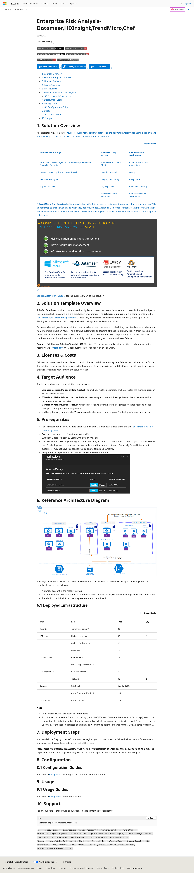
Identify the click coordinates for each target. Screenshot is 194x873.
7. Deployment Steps (52, 99)
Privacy (62, 868)
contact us (55, 347)
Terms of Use (103, 868)
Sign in (188, 3)
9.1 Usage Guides (53, 114)
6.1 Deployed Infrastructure (58, 96)
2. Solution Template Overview (57, 77)
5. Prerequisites (49, 88)
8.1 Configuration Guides (56, 107)
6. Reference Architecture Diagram (59, 92)
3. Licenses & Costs (51, 81)
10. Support (47, 118)
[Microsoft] (5, 3)
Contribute (50, 868)
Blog (39, 868)
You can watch (44, 295)
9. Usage (46, 110)
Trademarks (117, 868)
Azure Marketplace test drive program (56, 317)
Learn (6, 9)
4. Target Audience (51, 85)
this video (58, 295)
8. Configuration (50, 103)
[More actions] (188, 9)
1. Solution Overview (52, 73)
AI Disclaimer (9, 868)
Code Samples (18, 9)
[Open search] (181, 3)
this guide (54, 774)
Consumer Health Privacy (81, 868)
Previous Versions (26, 868)
